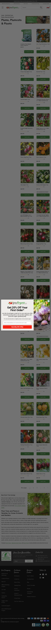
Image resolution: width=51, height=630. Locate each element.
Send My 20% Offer (17, 327)
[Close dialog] (48, 301)
